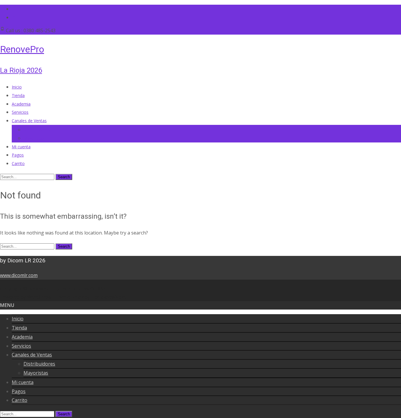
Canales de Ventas (29, 120)
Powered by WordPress (26, 297)
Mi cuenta (21, 146)
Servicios (20, 112)
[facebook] (14, 9)
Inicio (17, 87)
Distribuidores (36, 129)
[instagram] (14, 17)
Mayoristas (34, 138)
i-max (78, 297)
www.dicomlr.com (19, 275)
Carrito (18, 163)
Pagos (18, 155)
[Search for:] (27, 176)
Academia (21, 104)
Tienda (18, 95)
